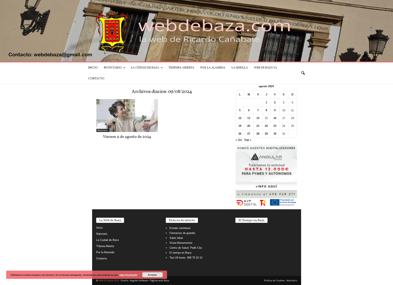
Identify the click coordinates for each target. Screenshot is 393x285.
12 (239, 118)
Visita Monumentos (180, 242)
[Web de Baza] (196, 31)
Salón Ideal (176, 237)
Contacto (96, 79)
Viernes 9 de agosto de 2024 (127, 137)
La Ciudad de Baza (145, 68)
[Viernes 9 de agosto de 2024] (127, 115)
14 (257, 118)
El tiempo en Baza (180, 252)
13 (248, 118)
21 (257, 125)
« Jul (239, 139)
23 (274, 125)
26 (239, 133)
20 (248, 125)
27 (248, 133)
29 (266, 133)
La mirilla (240, 68)
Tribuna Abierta (181, 68)
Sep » (247, 139)
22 (266, 125)
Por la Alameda (212, 68)
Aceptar (152, 275)
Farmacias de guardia (182, 233)
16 (274, 118)
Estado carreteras (180, 228)
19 (239, 125)
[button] (302, 73)
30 (274, 133)
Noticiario (113, 68)
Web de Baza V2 (265, 68)
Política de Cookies (274, 280)
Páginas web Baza (159, 280)
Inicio (93, 68)
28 (257, 133)
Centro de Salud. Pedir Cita (185, 247)
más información (128, 274)
